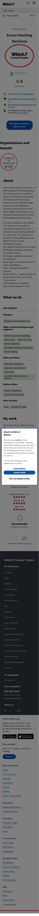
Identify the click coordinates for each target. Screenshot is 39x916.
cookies (18, 440)
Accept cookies (19, 472)
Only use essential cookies (19, 479)
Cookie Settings (19, 468)
